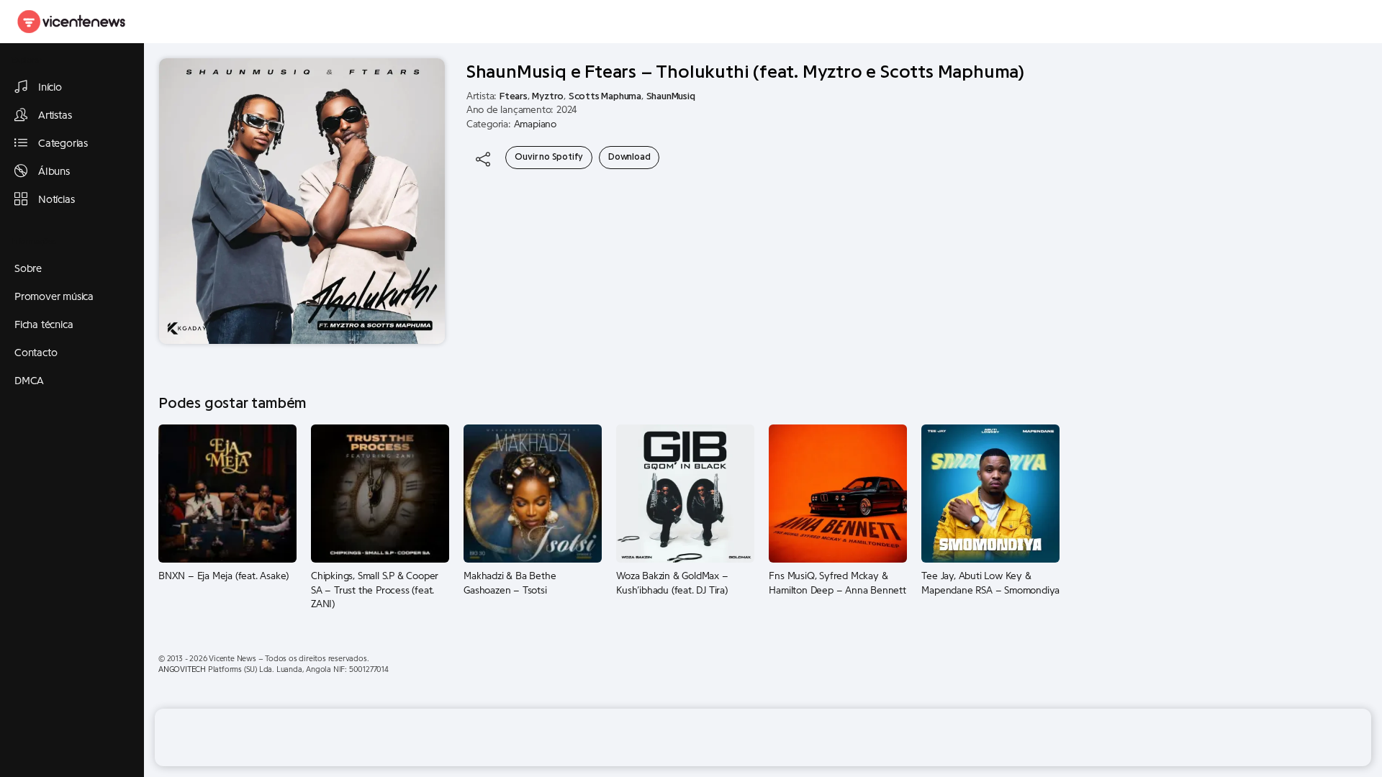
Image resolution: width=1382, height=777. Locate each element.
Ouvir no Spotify (549, 157)
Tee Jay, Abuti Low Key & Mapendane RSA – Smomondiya (990, 583)
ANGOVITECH (182, 669)
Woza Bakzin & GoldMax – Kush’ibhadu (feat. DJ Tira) (672, 583)
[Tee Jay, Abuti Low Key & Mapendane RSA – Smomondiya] (990, 493)
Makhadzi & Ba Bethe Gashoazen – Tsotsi (510, 583)
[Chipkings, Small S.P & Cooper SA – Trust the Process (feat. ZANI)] (380, 493)
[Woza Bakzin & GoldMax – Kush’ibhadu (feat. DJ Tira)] (685, 493)
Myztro (548, 96)
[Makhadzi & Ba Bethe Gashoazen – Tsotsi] (533, 493)
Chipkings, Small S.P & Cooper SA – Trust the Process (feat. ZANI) (374, 590)
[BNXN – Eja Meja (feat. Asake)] (227, 493)
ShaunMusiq (670, 96)
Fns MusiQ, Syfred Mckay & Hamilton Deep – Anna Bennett (837, 583)
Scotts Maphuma (605, 96)
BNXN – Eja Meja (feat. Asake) (223, 576)
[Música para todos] (72, 21)
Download (629, 157)
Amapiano (535, 124)
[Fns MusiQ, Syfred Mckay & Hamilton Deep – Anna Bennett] (838, 493)
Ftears (514, 96)
